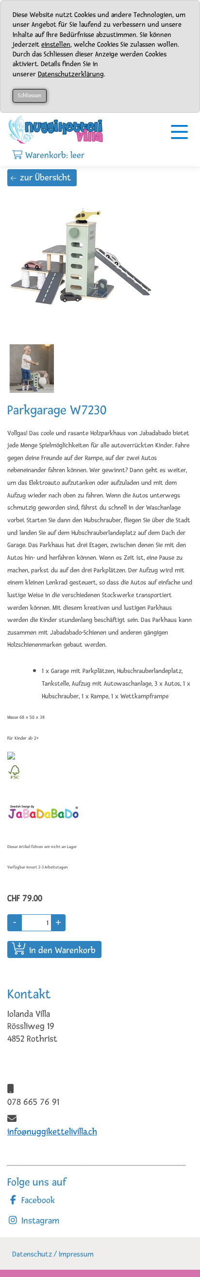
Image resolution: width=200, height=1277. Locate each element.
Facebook (37, 1200)
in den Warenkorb (62, 950)
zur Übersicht (45, 177)
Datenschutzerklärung (71, 74)
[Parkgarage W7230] (85, 266)
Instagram (39, 1220)
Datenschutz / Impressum (53, 1254)
